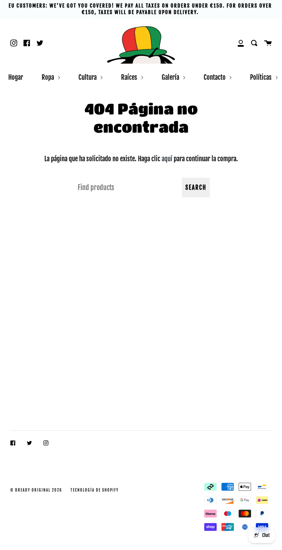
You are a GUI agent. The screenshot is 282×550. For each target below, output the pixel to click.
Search (195, 187)
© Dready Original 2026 (36, 490)
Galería (171, 77)
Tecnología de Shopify (94, 490)
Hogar (15, 77)
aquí (167, 158)
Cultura (88, 77)
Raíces (130, 77)
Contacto (215, 77)
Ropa (48, 77)
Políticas (261, 77)
